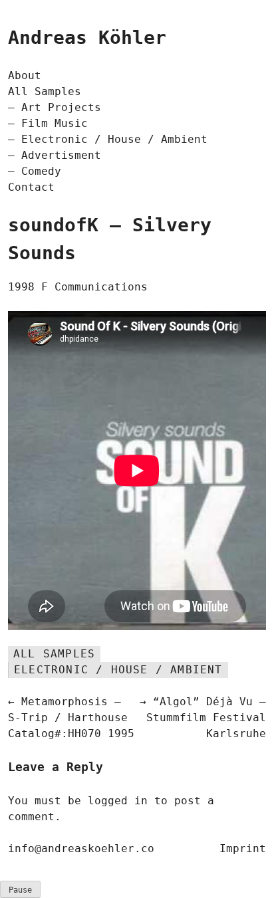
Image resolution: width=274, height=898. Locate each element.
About (24, 75)
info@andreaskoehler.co (81, 848)
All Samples (44, 91)
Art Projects (61, 107)
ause (20, 890)
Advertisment (61, 155)
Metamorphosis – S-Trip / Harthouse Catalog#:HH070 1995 (71, 717)
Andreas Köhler (87, 38)
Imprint (242, 848)
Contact (31, 187)
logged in (118, 800)
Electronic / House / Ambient (114, 139)
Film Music (54, 123)
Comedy (41, 171)
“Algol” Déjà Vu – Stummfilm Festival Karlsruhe (206, 717)
